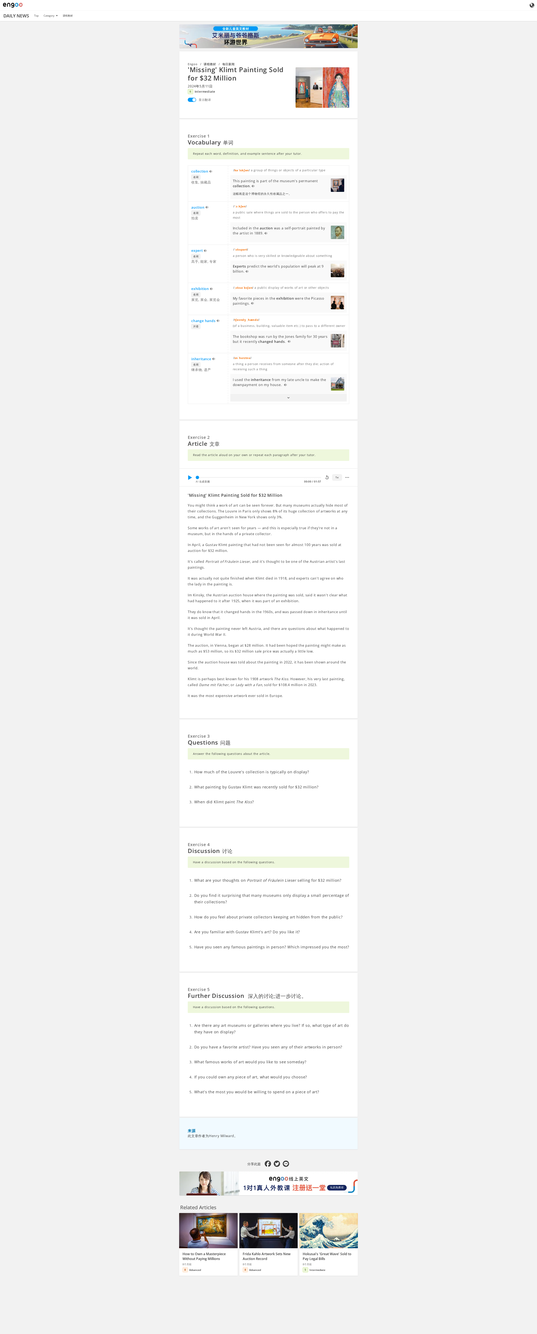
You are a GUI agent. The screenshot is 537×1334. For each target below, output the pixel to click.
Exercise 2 (199, 437)
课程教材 (68, 15)
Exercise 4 (199, 844)
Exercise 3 (199, 736)
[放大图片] (322, 87)
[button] (288, 398)
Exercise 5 (199, 989)
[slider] (197, 477)
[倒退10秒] (327, 477)
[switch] (192, 100)
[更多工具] (347, 477)
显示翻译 (205, 100)
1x (337, 477)
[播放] (190, 477)
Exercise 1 (199, 136)
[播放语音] (210, 171)
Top (36, 15)
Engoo (193, 64)
